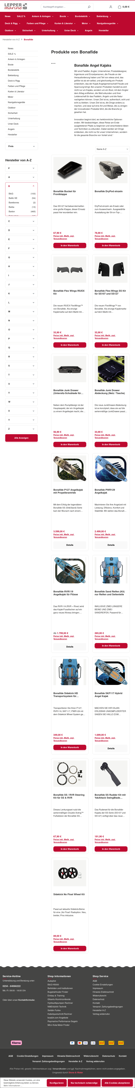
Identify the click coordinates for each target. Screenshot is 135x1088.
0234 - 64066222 (12, 986)
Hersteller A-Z (99, 1010)
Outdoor (11, 107)
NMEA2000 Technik (57, 1006)
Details (69, 544)
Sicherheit (12, 112)
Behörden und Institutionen (60, 988)
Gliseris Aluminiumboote (59, 999)
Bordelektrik (13, 69)
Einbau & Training (56, 995)
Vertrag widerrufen (101, 1013)
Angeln (11, 129)
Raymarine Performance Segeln (63, 1021)
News (10, 48)
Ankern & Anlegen (16, 59)
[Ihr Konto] (110, 7)
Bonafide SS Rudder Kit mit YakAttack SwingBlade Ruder (110, 796)
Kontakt (96, 1002)
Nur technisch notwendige (84, 1082)
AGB (95, 980)
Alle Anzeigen (21, 437)
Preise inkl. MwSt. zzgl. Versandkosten (63, 237)
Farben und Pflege (16, 86)
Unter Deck (13, 123)
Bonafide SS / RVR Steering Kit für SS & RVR (69, 796)
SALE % (12, 53)
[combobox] (63, 7)
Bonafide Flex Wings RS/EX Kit (69, 292)
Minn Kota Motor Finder (58, 1024)
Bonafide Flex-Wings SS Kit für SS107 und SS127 (110, 292)
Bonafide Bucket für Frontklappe (64, 193)
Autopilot (52, 980)
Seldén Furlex (54, 1010)
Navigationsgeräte (16, 102)
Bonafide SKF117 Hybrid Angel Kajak (108, 695)
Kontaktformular (26, 999)
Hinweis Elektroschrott (103, 991)
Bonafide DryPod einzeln (109, 191)
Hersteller (12, 134)
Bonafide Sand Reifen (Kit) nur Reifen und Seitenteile (110, 593)
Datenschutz (98, 999)
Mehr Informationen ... (13, 1085)
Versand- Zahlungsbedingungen (108, 1006)
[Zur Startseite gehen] (16, 6)
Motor (10, 96)
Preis (11, 146)
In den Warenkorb (70, 245)
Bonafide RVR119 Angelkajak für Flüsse (65, 593)
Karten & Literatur (16, 91)
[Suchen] (89, 7)
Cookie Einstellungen (103, 984)
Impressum (98, 988)
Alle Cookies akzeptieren (117, 1082)
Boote (10, 64)
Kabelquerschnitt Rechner (60, 1013)
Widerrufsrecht (99, 995)
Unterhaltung (14, 118)
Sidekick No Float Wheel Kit (69, 894)
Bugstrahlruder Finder (58, 991)
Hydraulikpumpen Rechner (60, 1002)
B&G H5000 (53, 984)
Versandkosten (59, 1068)
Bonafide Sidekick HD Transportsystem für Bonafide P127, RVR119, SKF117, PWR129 (67, 695)
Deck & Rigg (14, 80)
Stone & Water (76, 1072)
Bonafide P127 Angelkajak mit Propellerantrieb (68, 491)
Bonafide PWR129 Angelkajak (105, 491)
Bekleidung (13, 75)
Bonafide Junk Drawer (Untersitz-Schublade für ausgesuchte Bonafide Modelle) (67, 392)
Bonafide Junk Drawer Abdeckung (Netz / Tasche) (110, 392)
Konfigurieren (57, 1082)
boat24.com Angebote (58, 1017)
